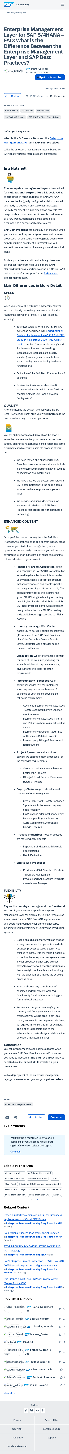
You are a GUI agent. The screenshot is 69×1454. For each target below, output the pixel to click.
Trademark (17, 1437)
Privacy (17, 1420)
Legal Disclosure (51, 1429)
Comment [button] (56, 1117)
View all (8, 1393)
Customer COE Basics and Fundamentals (39, 1184)
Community (22, 4)
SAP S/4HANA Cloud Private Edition (44, 117)
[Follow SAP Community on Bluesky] (31, 1410)
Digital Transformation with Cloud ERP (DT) (40, 1189)
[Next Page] (37, 1199)
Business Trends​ (35, 1179)
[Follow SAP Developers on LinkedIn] (43, 1410)
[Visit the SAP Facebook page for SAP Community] (26, 1410)
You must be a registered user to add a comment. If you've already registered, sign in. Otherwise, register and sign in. (32, 1142)
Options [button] (37, 83)
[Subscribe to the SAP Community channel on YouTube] (37, 1410)
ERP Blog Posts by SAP (16, 12)
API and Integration (13, 1173)
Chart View (10, 1184)
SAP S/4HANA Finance (15, 117)
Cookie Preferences (17, 1446)
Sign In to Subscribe (50, 77)
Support (51, 1437)
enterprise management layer (18, 1104)
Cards (54, 1179)
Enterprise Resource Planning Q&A (26, 1254)
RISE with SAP (11, 111)
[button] (6, 96)
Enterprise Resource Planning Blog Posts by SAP (34, 1223)
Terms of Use (51, 1420)
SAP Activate (27, 111)
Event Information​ (37, 1195)
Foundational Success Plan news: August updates (31, 1233)
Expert (56, 1195)
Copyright (17, 1429)
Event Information (13, 1195)
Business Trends (12, 1179)
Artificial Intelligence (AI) (38, 1173)
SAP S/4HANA (43, 111)
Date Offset (10, 1189)
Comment (15, 1151)
